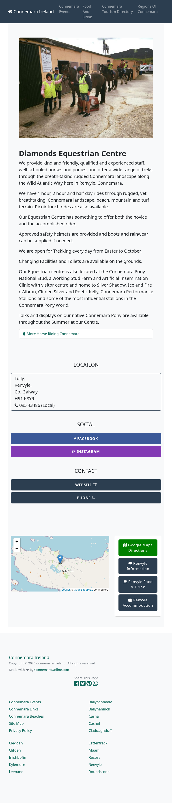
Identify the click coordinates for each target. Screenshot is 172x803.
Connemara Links (24, 709)
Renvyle (95, 764)
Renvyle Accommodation (138, 603)
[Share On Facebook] (76, 684)
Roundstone (99, 771)
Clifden (15, 750)
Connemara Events (69, 9)
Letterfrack (98, 743)
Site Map (16, 723)
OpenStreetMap (83, 589)
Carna (94, 716)
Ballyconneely (100, 701)
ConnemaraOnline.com (51, 670)
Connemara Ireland (33, 11)
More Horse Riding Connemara (53, 333)
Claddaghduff (100, 730)
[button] (60, 559)
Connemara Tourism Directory (117, 9)
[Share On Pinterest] (89, 684)
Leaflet (66, 589)
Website (84, 484)
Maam (94, 750)
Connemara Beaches (26, 716)
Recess (94, 757)
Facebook (87, 438)
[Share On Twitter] (83, 684)
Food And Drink (87, 11)
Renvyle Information (138, 566)
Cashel (94, 723)
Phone (84, 497)
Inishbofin (17, 757)
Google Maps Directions (140, 548)
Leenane (16, 771)
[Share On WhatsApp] (95, 684)
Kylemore (17, 764)
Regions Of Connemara (148, 9)
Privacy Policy (20, 730)
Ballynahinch (99, 709)
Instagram (87, 451)
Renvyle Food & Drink (140, 584)
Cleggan (16, 743)
